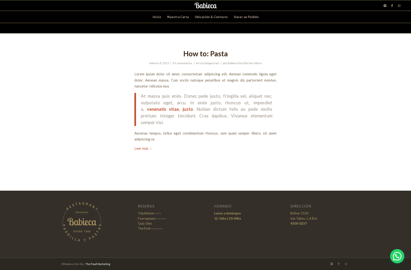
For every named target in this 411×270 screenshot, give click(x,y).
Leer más (141, 148)
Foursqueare (147, 218)
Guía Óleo (145, 223)
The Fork (144, 228)
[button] (397, 256)
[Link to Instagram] (384, 5)
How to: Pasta (205, 53)
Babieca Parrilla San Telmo (245, 63)
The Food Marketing (97, 263)
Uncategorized (209, 63)
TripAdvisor (146, 213)
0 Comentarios (182, 63)
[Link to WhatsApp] (399, 5)
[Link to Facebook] (392, 5)
